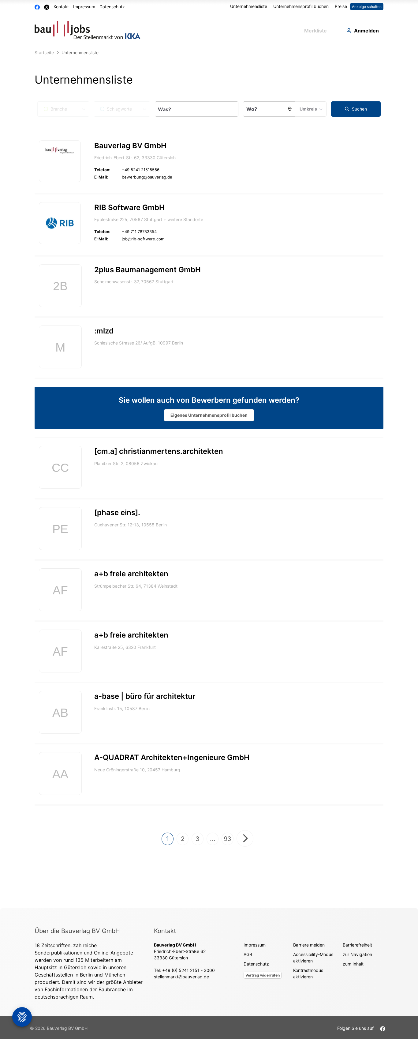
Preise (341, 6)
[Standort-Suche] (290, 109)
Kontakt (61, 6)
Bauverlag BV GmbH (130, 145)
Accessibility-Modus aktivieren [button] (313, 957)
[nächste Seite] (245, 838)
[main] (209, 477)
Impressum (84, 6)
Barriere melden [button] (309, 944)
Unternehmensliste (248, 6)
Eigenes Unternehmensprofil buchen (209, 415)
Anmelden (366, 31)
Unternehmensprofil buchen (301, 6)
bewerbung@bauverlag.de (147, 177)
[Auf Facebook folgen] (383, 1028)
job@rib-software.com (143, 238)
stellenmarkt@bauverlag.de (181, 976)
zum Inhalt (353, 963)
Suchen (359, 108)
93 (227, 838)
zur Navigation (357, 954)
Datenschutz (112, 6)
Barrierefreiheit (357, 944)
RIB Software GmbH (129, 207)
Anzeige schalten (367, 6)
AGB (248, 954)
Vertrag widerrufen (262, 975)
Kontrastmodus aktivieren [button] (308, 973)
